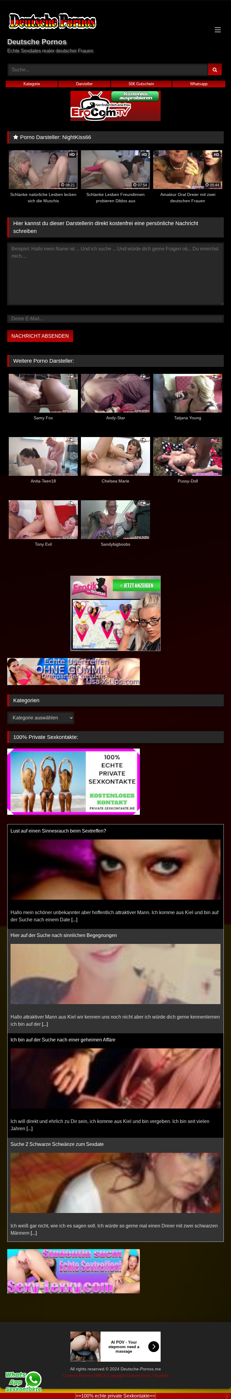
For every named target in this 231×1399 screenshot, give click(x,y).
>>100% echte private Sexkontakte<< (115, 1395)
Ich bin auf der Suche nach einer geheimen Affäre (63, 1039)
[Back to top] (212, 1381)
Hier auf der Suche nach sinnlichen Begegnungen (64, 935)
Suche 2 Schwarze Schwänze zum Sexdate (57, 1144)
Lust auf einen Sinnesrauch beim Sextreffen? (58, 830)
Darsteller (84, 84)
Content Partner (78, 1375)
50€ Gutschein (141, 84)
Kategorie (31, 84)
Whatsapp (199, 84)
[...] (74, 919)
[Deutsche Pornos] (115, 22)
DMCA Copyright (110, 1375)
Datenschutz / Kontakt (148, 1375)
